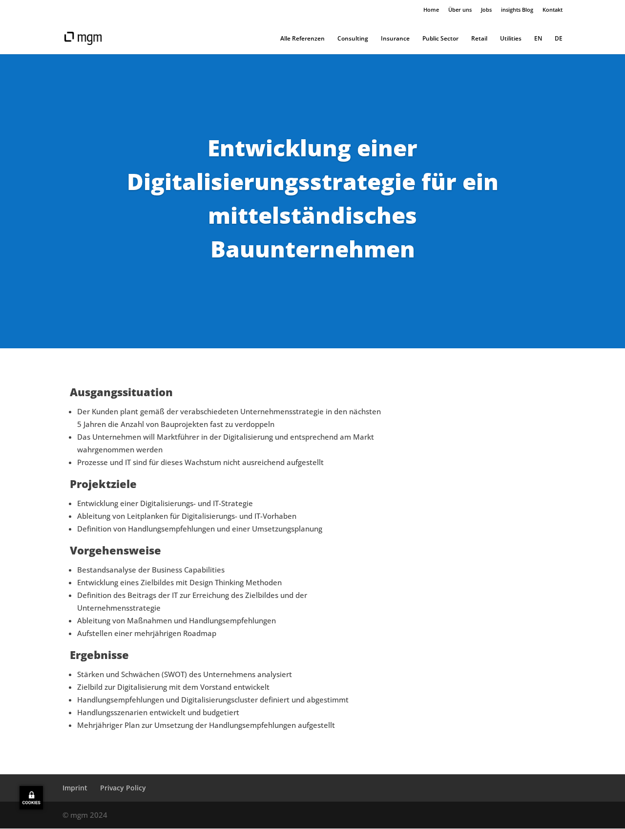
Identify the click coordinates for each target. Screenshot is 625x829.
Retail (479, 39)
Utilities (510, 39)
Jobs (486, 9)
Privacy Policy (123, 787)
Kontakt (552, 9)
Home (431, 9)
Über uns (460, 9)
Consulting (352, 39)
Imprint (74, 787)
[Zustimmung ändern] (31, 797)
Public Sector (440, 39)
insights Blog (517, 9)
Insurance (395, 39)
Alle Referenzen (302, 39)
